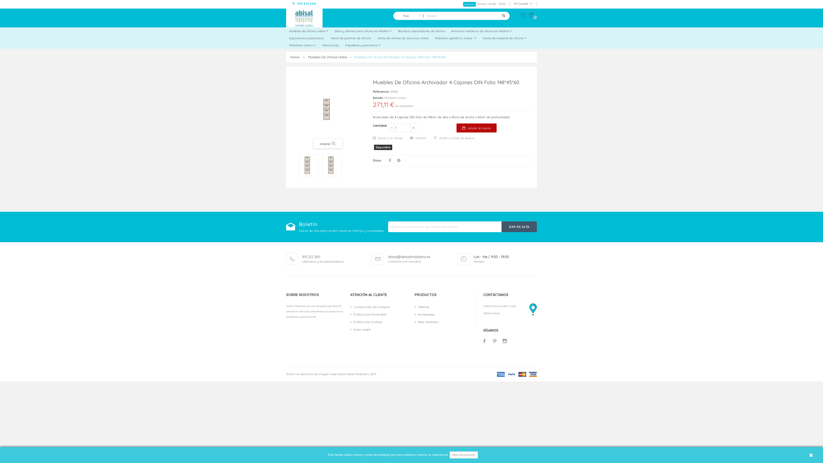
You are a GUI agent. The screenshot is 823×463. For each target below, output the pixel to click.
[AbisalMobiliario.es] (304, 18)
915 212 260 (311, 257)
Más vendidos (428, 322)
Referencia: (381, 91)
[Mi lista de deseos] (523, 16)
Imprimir (421, 138)
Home (294, 57)
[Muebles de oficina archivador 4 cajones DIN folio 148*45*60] (308, 165)
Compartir (390, 160)
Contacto (469, 4)
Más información (463, 455)
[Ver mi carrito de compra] (531, 15)
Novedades (426, 314)
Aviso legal (362, 329)
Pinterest (398, 160)
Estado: (378, 97)
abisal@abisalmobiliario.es (409, 257)
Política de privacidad (370, 314)
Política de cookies (368, 322)
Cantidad (380, 126)
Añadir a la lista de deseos (456, 138)
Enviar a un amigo (390, 138)
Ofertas (423, 307)
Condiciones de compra (372, 307)
